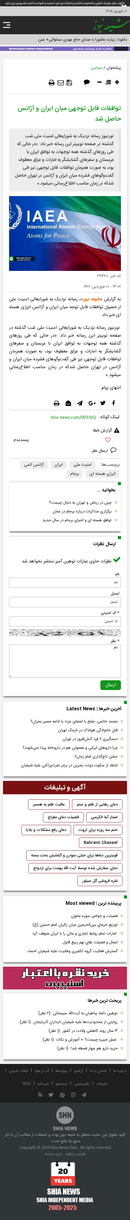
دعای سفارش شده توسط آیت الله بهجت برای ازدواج (75, 868)
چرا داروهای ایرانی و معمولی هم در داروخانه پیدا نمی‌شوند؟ (70, 748)
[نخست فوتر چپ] (65, 1185)
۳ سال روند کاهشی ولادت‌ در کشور (83, 1031)
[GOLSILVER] (65, 978)
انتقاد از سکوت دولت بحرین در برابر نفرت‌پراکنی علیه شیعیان (69, 765)
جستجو (61, 1084)
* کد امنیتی (110, 613)
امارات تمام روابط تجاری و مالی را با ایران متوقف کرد (75, 933)
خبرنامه (43, 1084)
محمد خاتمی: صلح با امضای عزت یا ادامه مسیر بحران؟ (74, 721)
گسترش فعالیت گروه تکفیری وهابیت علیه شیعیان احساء (72, 951)
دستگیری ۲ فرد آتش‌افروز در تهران (90, 739)
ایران (58, 464)
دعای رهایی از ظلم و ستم (97, 804)
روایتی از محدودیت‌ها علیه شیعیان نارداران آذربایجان (69, 1022)
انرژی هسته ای (102, 474)
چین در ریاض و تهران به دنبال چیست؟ (80, 502)
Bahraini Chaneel (101, 842)
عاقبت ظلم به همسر (49, 804)
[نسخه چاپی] (52, 82)
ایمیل (115, 593)
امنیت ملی (82, 464)
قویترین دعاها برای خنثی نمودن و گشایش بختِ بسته (74, 855)
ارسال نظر (100, 451)
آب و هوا (42, 1071)
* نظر (115, 641)
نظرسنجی (81, 1084)
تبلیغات (102, 1084)
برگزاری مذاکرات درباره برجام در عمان (82, 511)
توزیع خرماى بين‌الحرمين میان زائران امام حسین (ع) (75, 925)
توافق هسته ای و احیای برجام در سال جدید (77, 520)
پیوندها (61, 1071)
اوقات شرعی (18, 1071)
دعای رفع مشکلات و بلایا (46, 830)
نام (117, 574)
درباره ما (119, 1071)
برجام (74, 474)
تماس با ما (98, 1071)
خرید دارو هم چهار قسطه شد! (87, 1048)
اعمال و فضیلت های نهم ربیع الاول (90, 942)
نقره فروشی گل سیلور (100, 881)
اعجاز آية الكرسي (104, 817)
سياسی (96, 68)
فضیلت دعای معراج (63, 817)
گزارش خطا (102, 430)
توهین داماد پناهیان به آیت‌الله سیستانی (78, 1013)
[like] (65, 440)
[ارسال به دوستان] (60, 82)
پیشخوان (113, 68)
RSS (27, 1084)
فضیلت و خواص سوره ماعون (94, 916)
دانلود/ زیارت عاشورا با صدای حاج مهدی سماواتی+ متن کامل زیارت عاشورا (67, 39)
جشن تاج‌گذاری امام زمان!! (95, 756)
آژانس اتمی (34, 464)
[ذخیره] (69, 82)
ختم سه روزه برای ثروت (98, 830)
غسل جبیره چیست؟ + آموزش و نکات (80, 1039)
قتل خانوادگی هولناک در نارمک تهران (88, 730)
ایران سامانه (53, 1154)
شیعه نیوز (91, 299)
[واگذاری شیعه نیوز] (65, 48)
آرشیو (78, 1071)
